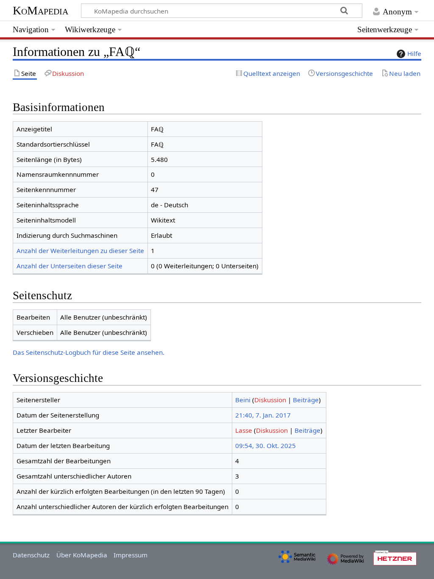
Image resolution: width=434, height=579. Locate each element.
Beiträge (306, 399)
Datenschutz (31, 555)
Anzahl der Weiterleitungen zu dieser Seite (80, 250)
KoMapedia (40, 10)
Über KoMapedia (81, 555)
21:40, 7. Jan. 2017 (263, 415)
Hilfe (414, 53)
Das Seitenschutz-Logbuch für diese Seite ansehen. (88, 352)
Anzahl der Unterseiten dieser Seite (69, 266)
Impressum (130, 555)
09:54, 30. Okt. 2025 (265, 445)
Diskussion (270, 399)
